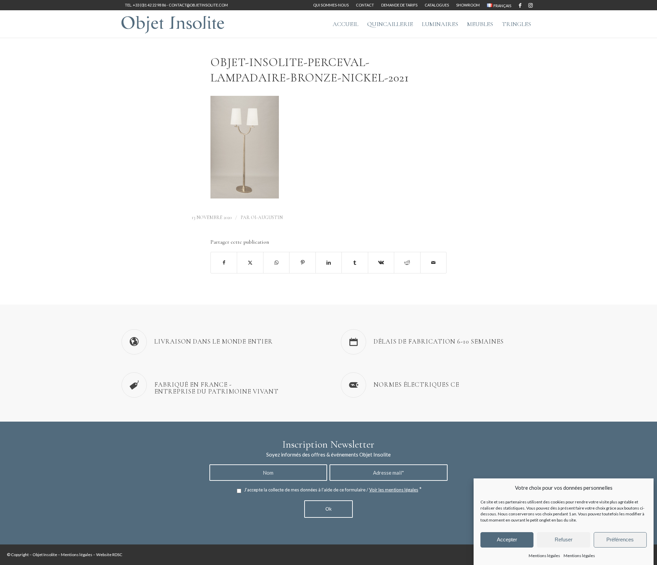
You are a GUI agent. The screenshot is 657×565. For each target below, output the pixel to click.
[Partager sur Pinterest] (302, 262)
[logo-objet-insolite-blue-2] (172, 24)
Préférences (620, 539)
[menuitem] (331, 5)
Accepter (507, 539)
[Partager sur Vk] (381, 262)
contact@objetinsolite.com (198, 5)
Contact (365, 5)
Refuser (563, 539)
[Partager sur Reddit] (407, 262)
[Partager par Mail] (434, 262)
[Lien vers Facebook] (520, 5)
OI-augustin (267, 217)
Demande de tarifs (399, 5)
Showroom (468, 5)
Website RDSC (109, 554)
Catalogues (437, 5)
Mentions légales (544, 555)
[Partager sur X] (250, 262)
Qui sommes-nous (331, 5)
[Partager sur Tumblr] (355, 262)
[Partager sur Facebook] (224, 262)
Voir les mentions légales (393, 489)
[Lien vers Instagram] (530, 5)
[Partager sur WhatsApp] (276, 262)
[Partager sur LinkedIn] (329, 262)
